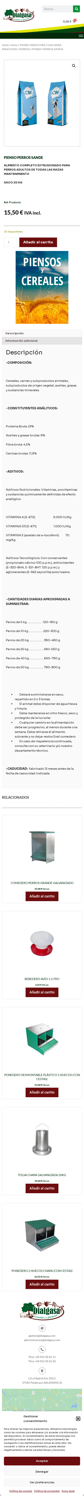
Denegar (42, 1471)
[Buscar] (76, 8)
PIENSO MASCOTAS (32, 45)
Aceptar (42, 1461)
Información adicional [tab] (21, 341)
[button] (78, 1419)
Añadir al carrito (38, 242)
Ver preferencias (42, 1482)
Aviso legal (68, 1491)
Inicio (5, 45)
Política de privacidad (47, 1491)
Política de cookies (20, 1491)
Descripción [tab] (14, 333)
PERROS (24, 49)
